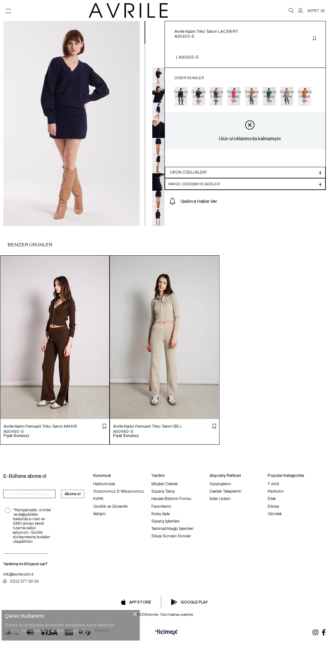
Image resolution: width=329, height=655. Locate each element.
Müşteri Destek (164, 484)
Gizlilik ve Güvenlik (110, 506)
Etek (272, 498)
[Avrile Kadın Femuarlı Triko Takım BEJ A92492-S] (164, 337)
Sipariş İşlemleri (165, 521)
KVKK (98, 498)
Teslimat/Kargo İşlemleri (172, 528)
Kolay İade (160, 514)
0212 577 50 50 (24, 581)
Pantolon (276, 491)
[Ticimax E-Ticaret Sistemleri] (164, 632)
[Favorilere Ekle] (314, 38)
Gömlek (275, 514)
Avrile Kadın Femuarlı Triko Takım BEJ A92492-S (147, 428)
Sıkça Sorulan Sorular (171, 536)
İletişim (99, 514)
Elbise (273, 506)
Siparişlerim (220, 484)
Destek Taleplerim (225, 491)
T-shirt (273, 484)
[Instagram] (315, 632)
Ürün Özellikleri (188, 172)
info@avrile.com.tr (18, 574)
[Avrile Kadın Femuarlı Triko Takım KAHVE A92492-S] (54, 337)
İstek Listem (220, 498)
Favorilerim (161, 506)
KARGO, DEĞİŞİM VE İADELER (194, 184)
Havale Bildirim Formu (171, 498)
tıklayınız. (102, 630)
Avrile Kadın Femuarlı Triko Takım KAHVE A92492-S (40, 428)
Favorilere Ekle (104, 426)
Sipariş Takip (163, 491)
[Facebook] (324, 632)
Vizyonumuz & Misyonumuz (118, 491)
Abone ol (73, 494)
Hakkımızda (104, 484)
